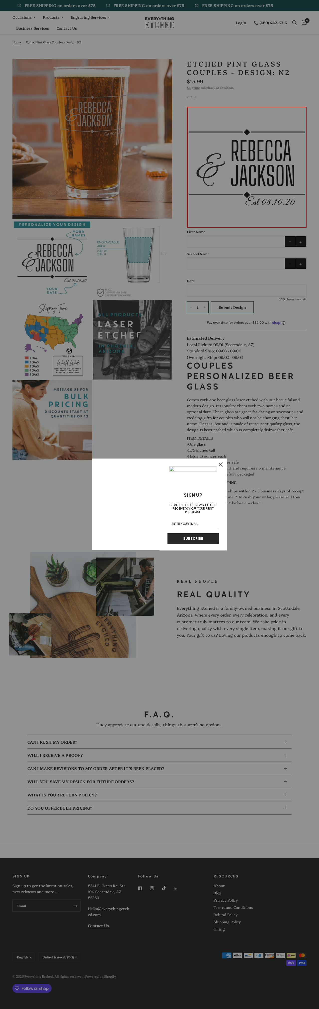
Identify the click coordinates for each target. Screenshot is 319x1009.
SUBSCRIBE (193, 538)
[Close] (221, 464)
